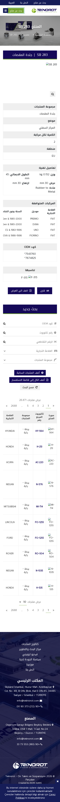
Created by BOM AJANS (30, 783)
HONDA (10, 447)
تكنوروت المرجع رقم (39, 417)
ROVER (10, 553)
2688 (14, 405)
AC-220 (39, 462)
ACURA (9, 462)
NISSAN (10, 484)
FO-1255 (39, 522)
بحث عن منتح (16, 11)
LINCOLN (10, 522)
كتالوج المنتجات (30, 644)
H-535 (39, 588)
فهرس (26, 35)
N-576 (39, 484)
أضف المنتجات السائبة (28, 373)
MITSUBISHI (10, 506)
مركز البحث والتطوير (30, 649)
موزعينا (30, 664)
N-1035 (39, 571)
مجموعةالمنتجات (26, 417)
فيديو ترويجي (30, 654)
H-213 (39, 447)
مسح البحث (28, 387)
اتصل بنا (30, 670)
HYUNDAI (10, 431)
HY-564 (40, 431)
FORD (10, 538)
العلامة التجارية (10, 417)
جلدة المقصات (47, 113)
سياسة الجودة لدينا (30, 659)
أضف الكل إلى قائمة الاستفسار (28, 380)
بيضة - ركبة (26, 431)
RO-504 (39, 553)
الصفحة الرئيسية (43, 35)
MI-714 (39, 506)
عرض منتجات (34, 601)
